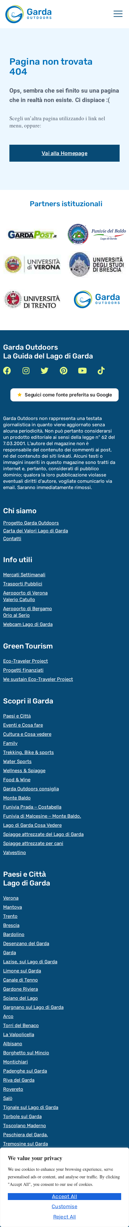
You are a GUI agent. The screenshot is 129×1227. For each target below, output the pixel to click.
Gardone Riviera (20, 989)
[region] (64, 1187)
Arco (8, 1016)
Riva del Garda (18, 1080)
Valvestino (14, 852)
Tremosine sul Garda (25, 1144)
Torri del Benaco (21, 1025)
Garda (9, 952)
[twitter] (45, 370)
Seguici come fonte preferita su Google (68, 395)
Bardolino (13, 934)
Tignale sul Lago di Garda (30, 1107)
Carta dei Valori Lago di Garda (35, 531)
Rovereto (13, 1089)
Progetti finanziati (23, 670)
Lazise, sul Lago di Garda (30, 962)
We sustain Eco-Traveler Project (38, 679)
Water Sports (17, 761)
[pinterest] (63, 370)
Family (10, 743)
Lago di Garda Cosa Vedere (32, 825)
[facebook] (7, 370)
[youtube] (82, 370)
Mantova (12, 907)
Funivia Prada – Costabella (32, 807)
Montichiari (15, 1062)
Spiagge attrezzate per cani (33, 843)
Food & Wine (16, 780)
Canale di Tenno (20, 980)
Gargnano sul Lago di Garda (33, 1007)
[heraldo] (97, 234)
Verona (10, 898)
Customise (64, 1206)
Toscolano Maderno (24, 1125)
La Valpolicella (18, 1034)
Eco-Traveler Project (25, 661)
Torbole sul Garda (22, 1116)
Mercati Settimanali (24, 575)
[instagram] (26, 370)
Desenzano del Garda (26, 943)
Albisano (12, 1044)
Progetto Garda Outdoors (31, 523)
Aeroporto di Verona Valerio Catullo (25, 596)
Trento (10, 916)
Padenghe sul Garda (25, 1071)
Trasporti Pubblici (22, 584)
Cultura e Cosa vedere (27, 734)
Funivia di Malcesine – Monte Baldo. (42, 816)
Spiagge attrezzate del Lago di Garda (43, 834)
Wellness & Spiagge (24, 770)
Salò (7, 1098)
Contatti (12, 538)
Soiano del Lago (20, 998)
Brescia (11, 925)
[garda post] (32, 234)
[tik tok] (101, 370)
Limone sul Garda (22, 971)
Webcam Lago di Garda (28, 624)
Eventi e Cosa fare (23, 725)
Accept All (64, 1196)
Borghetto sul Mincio (26, 1053)
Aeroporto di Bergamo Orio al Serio (27, 612)
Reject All (64, 1217)
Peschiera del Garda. (25, 1135)
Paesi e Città (17, 716)
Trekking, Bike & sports (28, 752)
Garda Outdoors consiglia (31, 789)
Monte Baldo (17, 798)
